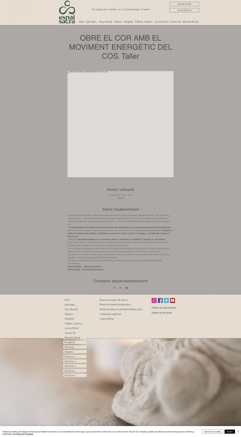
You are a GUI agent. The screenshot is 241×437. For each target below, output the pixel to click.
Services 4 (70, 365)
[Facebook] (160, 300)
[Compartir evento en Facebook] (114, 288)
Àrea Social (71, 309)
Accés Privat (72, 328)
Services (69, 347)
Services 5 (70, 370)
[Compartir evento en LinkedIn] (127, 288)
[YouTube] (172, 300)
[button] (121, 318)
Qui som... (70, 304)
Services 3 (70, 361)
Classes (69, 314)
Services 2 (70, 356)
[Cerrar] (237, 431)
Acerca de (70, 332)
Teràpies (69, 318)
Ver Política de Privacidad (23, 434)
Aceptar (230, 431)
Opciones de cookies (212, 431)
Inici (67, 299)
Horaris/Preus (72, 337)
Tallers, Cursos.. (74, 323)
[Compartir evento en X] (120, 288)
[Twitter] (166, 300)
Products (70, 342)
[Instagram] (154, 300)
